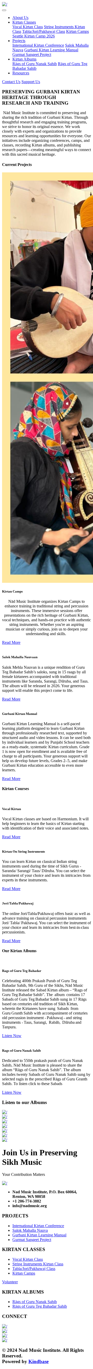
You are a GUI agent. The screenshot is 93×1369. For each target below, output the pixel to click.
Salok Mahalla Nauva (30, 1230)
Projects (18, 40)
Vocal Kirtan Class (27, 27)
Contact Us (11, 82)
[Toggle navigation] (4, 10)
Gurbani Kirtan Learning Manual (51, 50)
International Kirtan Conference (38, 45)
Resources (20, 73)
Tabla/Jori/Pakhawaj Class (43, 31)
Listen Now (11, 1035)
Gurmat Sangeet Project (31, 54)
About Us (20, 17)
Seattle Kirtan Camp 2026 (33, 36)
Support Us (30, 82)
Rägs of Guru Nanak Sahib (34, 64)
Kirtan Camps (77, 31)
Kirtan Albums (24, 59)
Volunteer (10, 1282)
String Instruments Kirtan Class (37, 1264)
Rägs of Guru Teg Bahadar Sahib (39, 1306)
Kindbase (38, 1361)
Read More (11, 642)
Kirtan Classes (24, 22)
